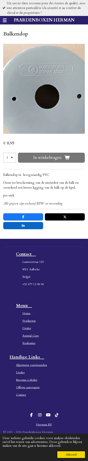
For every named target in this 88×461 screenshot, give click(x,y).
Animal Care (30, 336)
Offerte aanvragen (28, 387)
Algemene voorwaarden (31, 365)
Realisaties (28, 343)
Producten (29, 321)
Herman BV (44, 425)
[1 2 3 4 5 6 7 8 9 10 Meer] (9, 158)
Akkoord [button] (71, 455)
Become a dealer (26, 380)
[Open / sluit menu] (4, 20)
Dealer (26, 328)
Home (26, 313)
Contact (21, 395)
